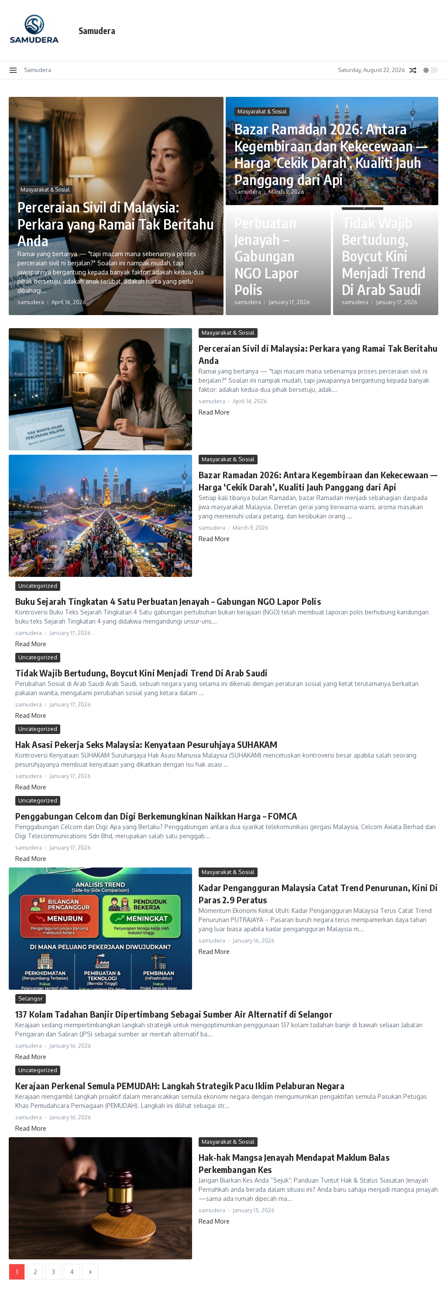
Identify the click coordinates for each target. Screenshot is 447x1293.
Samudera (97, 30)
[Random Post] (412, 70)
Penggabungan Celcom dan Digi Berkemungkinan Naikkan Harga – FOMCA (156, 815)
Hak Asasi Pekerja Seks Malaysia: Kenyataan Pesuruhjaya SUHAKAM (146, 744)
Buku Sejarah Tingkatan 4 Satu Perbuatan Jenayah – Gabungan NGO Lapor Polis (273, 230)
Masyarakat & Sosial (45, 189)
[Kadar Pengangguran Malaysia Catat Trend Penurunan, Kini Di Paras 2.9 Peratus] (100, 929)
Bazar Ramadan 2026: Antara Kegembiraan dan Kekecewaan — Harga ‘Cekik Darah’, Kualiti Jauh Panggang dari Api (331, 154)
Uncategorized (37, 585)
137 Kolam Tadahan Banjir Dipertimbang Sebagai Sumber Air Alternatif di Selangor (174, 1013)
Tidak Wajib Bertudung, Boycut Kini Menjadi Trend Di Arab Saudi (384, 256)
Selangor (30, 998)
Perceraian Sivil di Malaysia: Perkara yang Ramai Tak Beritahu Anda (115, 223)
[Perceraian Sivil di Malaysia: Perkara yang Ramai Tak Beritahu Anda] (100, 389)
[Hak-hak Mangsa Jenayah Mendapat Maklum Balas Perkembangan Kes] (100, 1198)
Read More (214, 412)
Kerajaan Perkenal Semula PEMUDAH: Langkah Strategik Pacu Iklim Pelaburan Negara (179, 1085)
